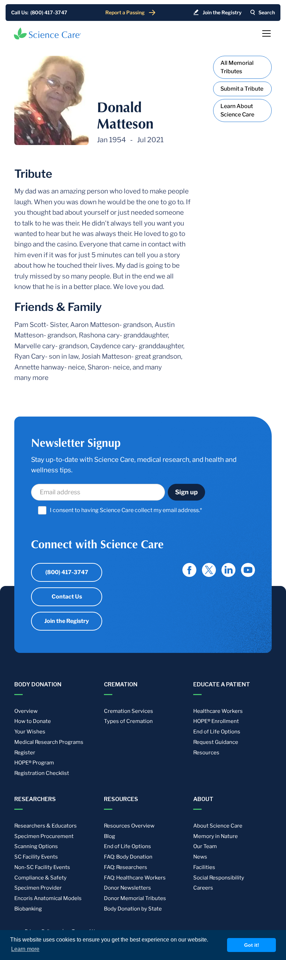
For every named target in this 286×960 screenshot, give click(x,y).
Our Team (205, 846)
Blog (109, 836)
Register (24, 752)
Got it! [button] (251, 945)
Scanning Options (36, 846)
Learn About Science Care (237, 110)
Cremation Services (128, 711)
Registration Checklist (41, 773)
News (200, 857)
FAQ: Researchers (125, 867)
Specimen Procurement (44, 836)
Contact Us (67, 596)
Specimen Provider (38, 888)
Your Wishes (29, 732)
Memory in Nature (215, 836)
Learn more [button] (25, 949)
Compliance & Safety (40, 878)
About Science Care (217, 826)
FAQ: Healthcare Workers (135, 878)
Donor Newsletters (127, 888)
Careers (203, 888)
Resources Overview (129, 826)
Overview (26, 711)
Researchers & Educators (45, 826)
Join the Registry (66, 621)
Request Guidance (215, 742)
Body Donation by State (133, 909)
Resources (206, 752)
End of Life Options (216, 732)
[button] (265, 33)
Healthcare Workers (218, 711)
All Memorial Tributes (237, 67)
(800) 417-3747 (66, 572)
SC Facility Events (36, 857)
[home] (47, 33)
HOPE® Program (34, 763)
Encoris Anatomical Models (48, 898)
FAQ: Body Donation (128, 857)
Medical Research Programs (48, 742)
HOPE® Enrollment (216, 721)
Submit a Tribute (241, 88)
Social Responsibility (218, 878)
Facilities (204, 867)
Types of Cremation (128, 721)
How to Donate (32, 721)
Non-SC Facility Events (42, 867)
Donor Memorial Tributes (135, 898)
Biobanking (28, 909)
